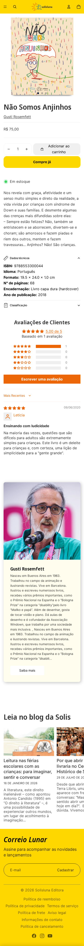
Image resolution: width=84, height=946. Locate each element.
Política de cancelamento (42, 926)
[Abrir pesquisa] (15, 7)
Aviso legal (57, 912)
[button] (22, 346)
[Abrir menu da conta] (69, 7)
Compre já (42, 162)
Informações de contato (42, 919)
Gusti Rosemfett (17, 116)
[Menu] (5, 7)
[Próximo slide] (77, 775)
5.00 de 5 (54, 331)
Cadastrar (65, 870)
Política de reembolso (42, 899)
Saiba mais (27, 670)
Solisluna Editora (49, 890)
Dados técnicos (19, 258)
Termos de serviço (62, 906)
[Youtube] (50, 936)
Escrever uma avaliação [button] (42, 379)
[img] (14, 408)
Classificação (18, 305)
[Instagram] (42, 936)
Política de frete (31, 912)
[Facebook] (34, 936)
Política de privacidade (25, 906)
